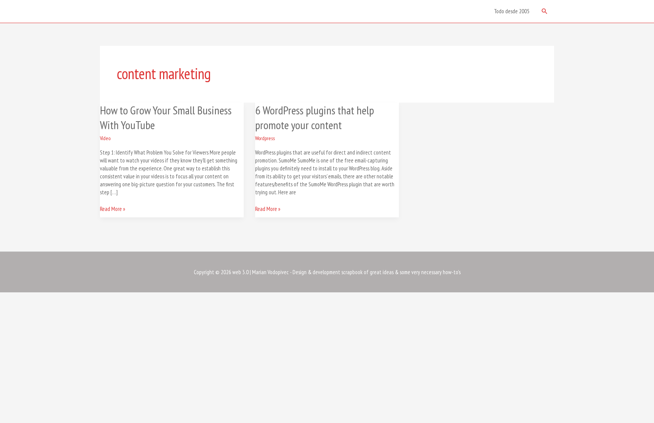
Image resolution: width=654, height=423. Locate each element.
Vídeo (105, 138)
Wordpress (265, 138)
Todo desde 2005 (511, 11)
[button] (544, 11)
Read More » (112, 208)
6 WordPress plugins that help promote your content (314, 117)
